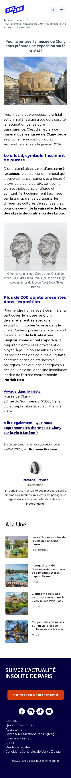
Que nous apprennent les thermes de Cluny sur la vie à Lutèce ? (32, 428)
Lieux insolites (40, 550)
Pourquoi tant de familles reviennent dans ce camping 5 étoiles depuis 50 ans (48, 571)
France (36, 582)
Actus (35, 635)
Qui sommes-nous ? (19, 725)
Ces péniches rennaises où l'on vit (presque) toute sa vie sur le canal (48, 625)
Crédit (9, 743)
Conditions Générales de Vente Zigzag (33, 751)
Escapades (37, 607)
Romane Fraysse (35, 480)
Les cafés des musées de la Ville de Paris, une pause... (49, 541)
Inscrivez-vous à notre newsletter (35, 694)
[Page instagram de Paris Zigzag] (31, 711)
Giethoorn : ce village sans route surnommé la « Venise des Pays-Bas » (48, 597)
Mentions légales (17, 747)
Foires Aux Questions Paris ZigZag (30, 734)
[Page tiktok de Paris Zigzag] (40, 711)
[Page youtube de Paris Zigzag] (49, 711)
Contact (11, 721)
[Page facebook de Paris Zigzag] (21, 711)
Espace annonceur (19, 738)
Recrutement (15, 729)
